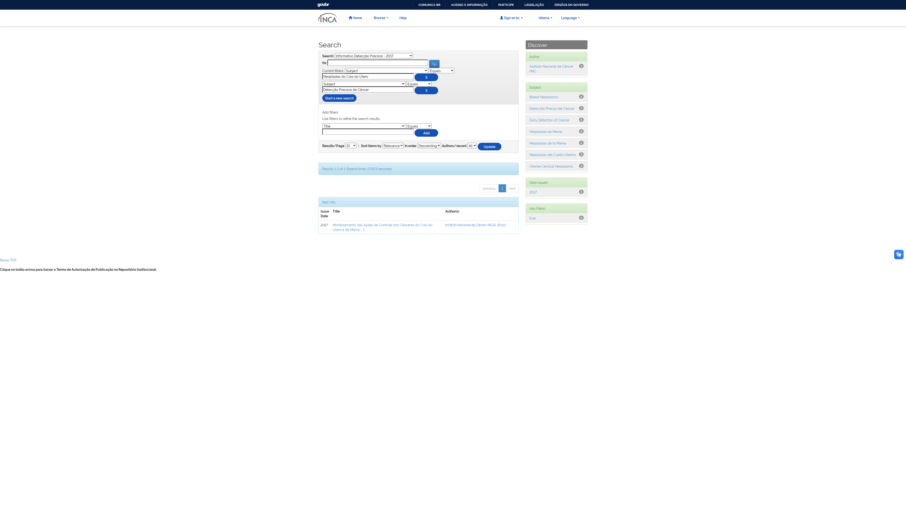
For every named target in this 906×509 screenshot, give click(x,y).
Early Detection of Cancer (549, 120)
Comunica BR (429, 5)
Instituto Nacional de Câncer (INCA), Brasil (475, 224)
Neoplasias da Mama (545, 131)
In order (410, 146)
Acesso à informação (469, 5)
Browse (379, 17)
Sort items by (371, 146)
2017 (533, 192)
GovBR (322, 3)
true (532, 218)
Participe (506, 5)
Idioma (544, 17)
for (324, 63)
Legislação (534, 5)
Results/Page (333, 146)
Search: (328, 56)
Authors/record (454, 146)
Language (569, 17)
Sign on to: (511, 17)
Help (403, 17)
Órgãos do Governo (571, 5)
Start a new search (339, 98)
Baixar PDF (8, 260)
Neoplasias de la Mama (547, 143)
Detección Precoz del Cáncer (552, 108)
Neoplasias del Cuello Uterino (552, 154)
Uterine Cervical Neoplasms (551, 166)
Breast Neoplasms (543, 96)
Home (357, 17)
